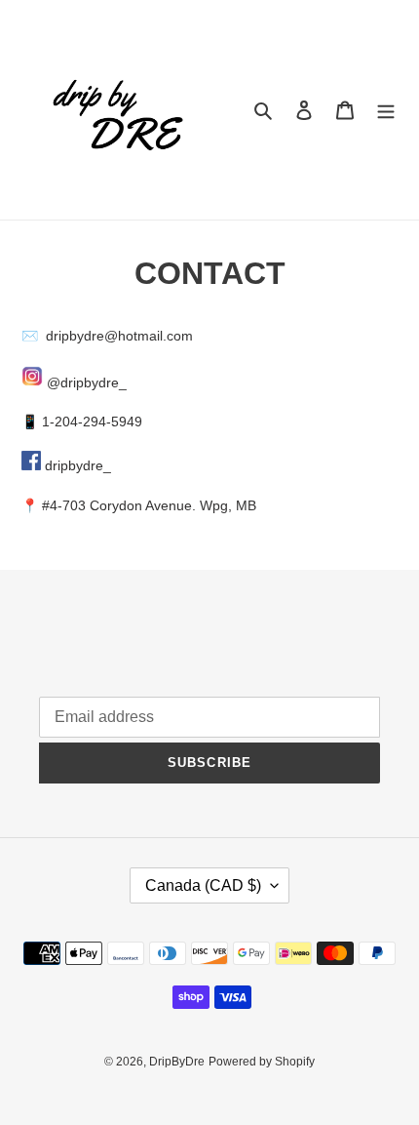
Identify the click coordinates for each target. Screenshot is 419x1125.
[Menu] (385, 110)
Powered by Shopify (262, 1061)
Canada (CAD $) (203, 885)
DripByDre (177, 1061)
